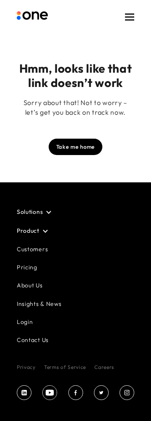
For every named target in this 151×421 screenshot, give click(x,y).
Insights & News (39, 304)
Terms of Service (65, 367)
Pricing (27, 267)
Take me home (75, 146)
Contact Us (33, 340)
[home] (32, 22)
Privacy (26, 367)
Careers (104, 367)
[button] (129, 22)
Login (25, 322)
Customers (32, 249)
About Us (30, 285)
